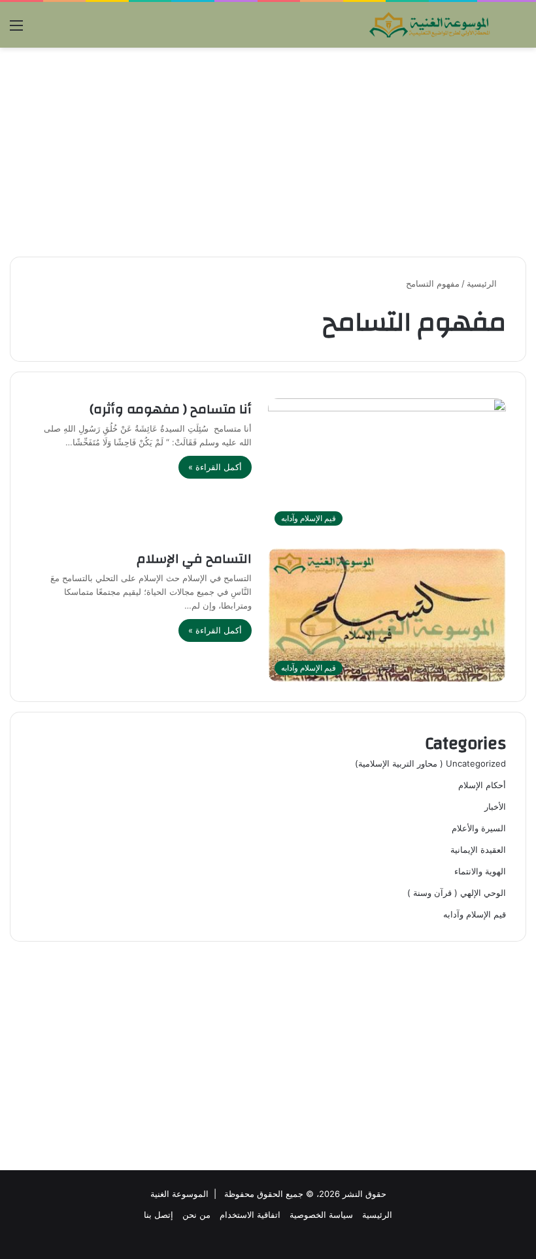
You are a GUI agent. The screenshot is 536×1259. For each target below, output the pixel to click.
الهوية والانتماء (480, 871)
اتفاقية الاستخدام (250, 1214)
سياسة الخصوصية (321, 1214)
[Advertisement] (268, 152)
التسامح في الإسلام (194, 559)
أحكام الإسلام (482, 785)
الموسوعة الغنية (179, 1193)
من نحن (196, 1214)
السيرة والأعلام (479, 828)
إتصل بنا (158, 1214)
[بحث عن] (519, 29)
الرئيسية (483, 283)
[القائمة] (16, 29)
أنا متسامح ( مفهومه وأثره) (171, 409)
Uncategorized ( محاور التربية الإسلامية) (430, 763)
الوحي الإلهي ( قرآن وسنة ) (456, 892)
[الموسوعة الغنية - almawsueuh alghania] (430, 25)
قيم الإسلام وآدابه (474, 914)
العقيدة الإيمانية (478, 849)
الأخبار (495, 806)
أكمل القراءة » (215, 467)
